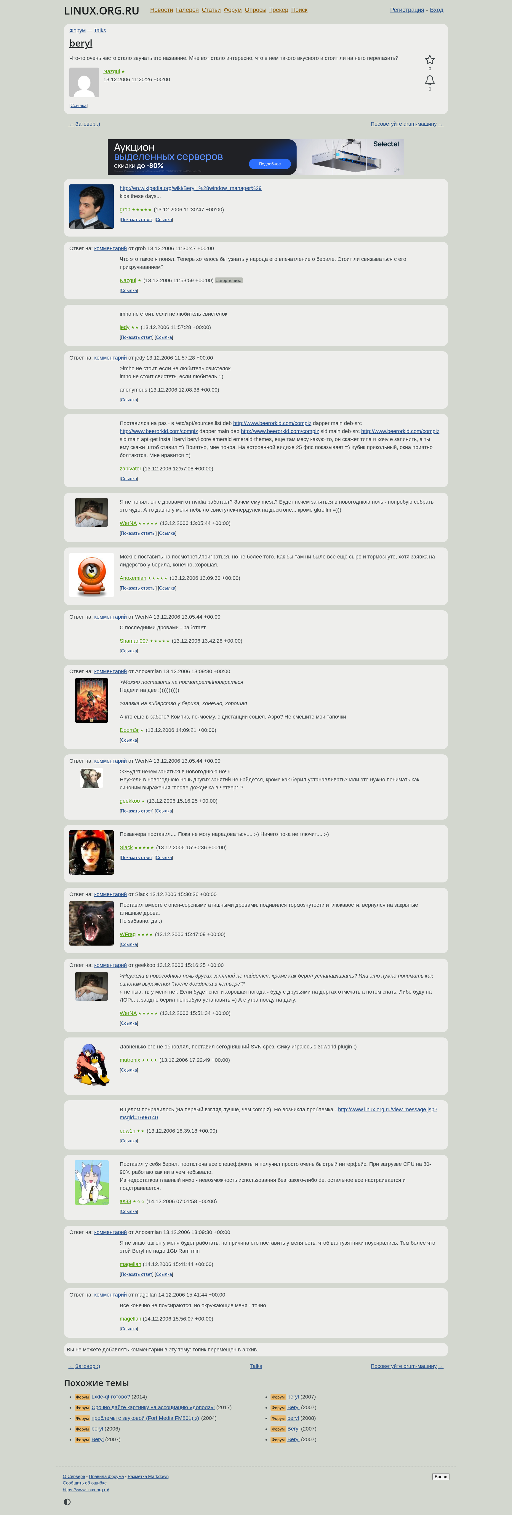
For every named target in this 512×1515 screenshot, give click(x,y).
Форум (233, 10)
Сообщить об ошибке (85, 1482)
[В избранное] (430, 60)
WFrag (128, 934)
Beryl (98, 1439)
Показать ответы (138, 533)
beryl (80, 42)
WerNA (128, 523)
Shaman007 (134, 641)
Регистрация (407, 10)
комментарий (110, 248)
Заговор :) (87, 124)
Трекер (278, 10)
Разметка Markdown (148, 1476)
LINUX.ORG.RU (102, 10)
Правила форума (106, 1476)
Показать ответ (136, 219)
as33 (125, 1201)
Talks (100, 30)
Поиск (299, 10)
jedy (124, 327)
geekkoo (130, 801)
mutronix (130, 1060)
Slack (126, 847)
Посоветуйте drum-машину (404, 124)
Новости (161, 10)
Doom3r (129, 730)
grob (125, 210)
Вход (437, 10)
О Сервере (74, 1476)
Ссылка (79, 105)
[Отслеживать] (430, 80)
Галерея (187, 10)
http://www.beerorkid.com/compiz (272, 423)
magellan (130, 1264)
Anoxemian (133, 578)
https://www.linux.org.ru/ (86, 1489)
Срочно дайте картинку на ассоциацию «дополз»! (153, 1407)
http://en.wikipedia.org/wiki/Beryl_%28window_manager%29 (191, 188)
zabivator (130, 469)
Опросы (255, 10)
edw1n (127, 1131)
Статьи (211, 10)
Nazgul (111, 71)
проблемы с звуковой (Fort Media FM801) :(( (146, 1418)
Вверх (441, 1476)
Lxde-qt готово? (111, 1397)
